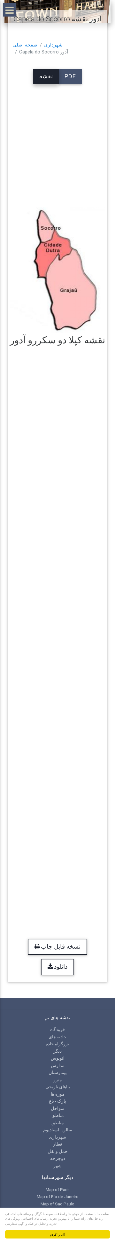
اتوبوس (58, 1058)
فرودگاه (57, 1029)
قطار (57, 1144)
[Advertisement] (57, 141)
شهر (57, 1165)
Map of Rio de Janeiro (58, 1196)
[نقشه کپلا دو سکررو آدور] (57, 269)
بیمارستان (58, 1072)
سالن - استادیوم (57, 1129)
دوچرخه (57, 1158)
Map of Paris (58, 1189)
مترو (57, 1079)
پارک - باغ (57, 1101)
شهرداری (53, 45)
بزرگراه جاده (57, 1043)
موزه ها (58, 1094)
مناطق (57, 1115)
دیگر (57, 1051)
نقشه (46, 76)
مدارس (58, 1065)
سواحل (58, 1108)
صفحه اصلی (24, 45)
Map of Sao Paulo (57, 1203)
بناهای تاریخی (57, 1086)
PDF (70, 76)
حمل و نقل (58, 1151)
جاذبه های (57, 1036)
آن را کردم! (57, 1234)
